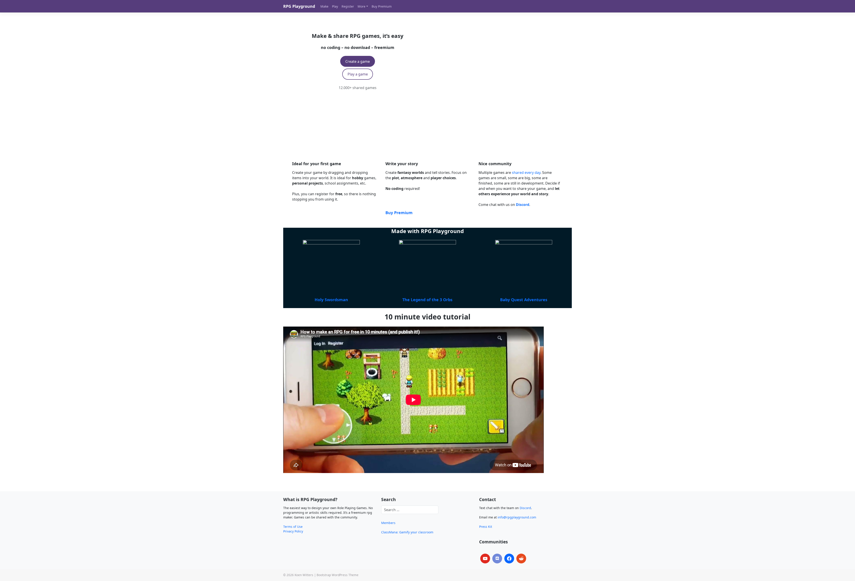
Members (388, 523)
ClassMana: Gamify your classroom (407, 532)
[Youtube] (485, 559)
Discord (525, 508)
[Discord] (497, 559)
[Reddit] (521, 559)
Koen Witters (304, 575)
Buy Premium (399, 212)
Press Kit (485, 526)
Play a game (358, 74)
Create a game (357, 61)
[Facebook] (509, 559)
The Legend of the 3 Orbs (427, 299)
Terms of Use (293, 526)
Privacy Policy (293, 531)
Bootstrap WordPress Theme (337, 575)
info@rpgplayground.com (517, 517)
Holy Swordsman (331, 299)
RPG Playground (299, 6)
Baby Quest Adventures (523, 299)
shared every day (526, 172)
